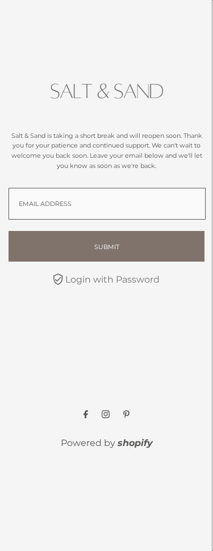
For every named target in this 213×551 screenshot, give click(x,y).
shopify (135, 443)
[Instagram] (106, 415)
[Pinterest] (126, 415)
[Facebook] (85, 415)
